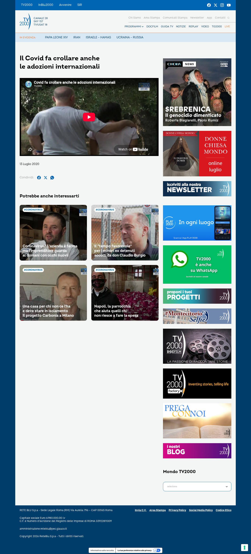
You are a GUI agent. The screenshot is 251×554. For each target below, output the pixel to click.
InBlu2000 (45, 5)
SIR (79, 5)
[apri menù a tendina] (143, 26)
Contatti (220, 17)
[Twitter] (215, 5)
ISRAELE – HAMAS (98, 37)
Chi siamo (134, 17)
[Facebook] (208, 5)
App (209, 17)
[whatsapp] (52, 177)
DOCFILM (152, 26)
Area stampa (152, 17)
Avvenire (65, 5)
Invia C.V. (140, 510)
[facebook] (39, 177)
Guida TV (167, 26)
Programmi (133, 26)
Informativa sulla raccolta (102, 550)
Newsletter (197, 17)
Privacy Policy (177, 510)
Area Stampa (157, 510)
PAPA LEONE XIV (56, 37)
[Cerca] (228, 17)
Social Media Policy (201, 510)
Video (205, 26)
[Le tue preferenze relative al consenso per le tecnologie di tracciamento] (244, 547)
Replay (193, 26)
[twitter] (45, 177)
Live (227, 26)
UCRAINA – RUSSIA (129, 37)
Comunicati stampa (175, 17)
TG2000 (217, 26)
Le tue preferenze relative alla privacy (135, 550)
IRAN (76, 37)
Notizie (181, 26)
